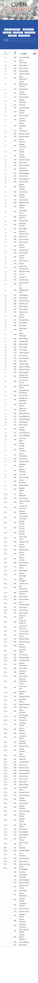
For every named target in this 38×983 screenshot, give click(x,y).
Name (24, 54)
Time (34, 54)
